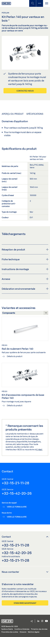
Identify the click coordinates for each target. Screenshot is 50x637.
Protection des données (39, 629)
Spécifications (34, 114)
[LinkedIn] (38, 621)
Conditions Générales (21, 629)
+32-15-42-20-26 (17, 493)
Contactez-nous (25, 91)
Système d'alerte (7, 629)
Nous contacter (10, 571)
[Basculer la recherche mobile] (32, 3)
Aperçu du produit (12, 114)
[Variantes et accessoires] (25, 313)
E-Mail (39, 449)
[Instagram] (42, 621)
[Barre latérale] (39, 3)
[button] (31, 621)
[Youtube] (46, 621)
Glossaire (23, 632)
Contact (6, 536)
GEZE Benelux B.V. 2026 (9, 626)
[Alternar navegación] (46, 3)
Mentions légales (33, 632)
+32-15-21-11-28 (15, 483)
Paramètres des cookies (9, 632)
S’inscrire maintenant (25, 603)
